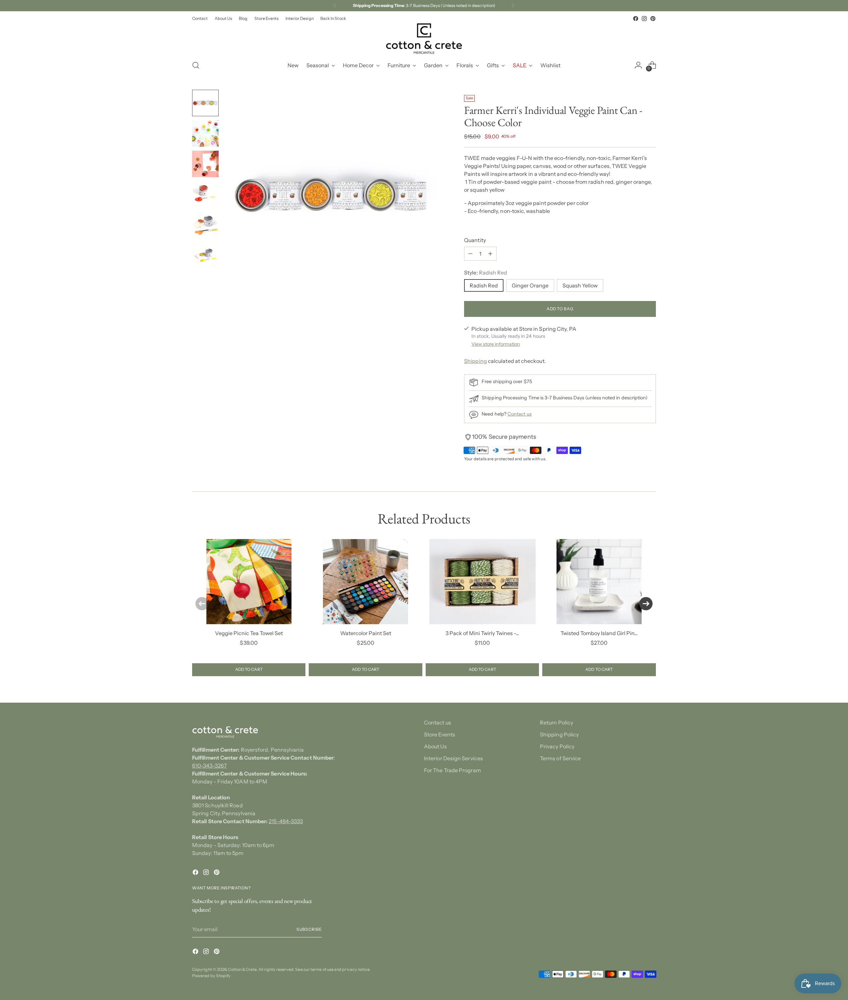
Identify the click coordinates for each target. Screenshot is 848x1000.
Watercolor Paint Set (365, 633)
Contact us (519, 414)
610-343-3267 (209, 765)
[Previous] (335, 5)
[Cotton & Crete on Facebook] (636, 19)
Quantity (475, 240)
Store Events (439, 734)
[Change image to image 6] (205, 255)
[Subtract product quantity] (470, 253)
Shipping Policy (559, 734)
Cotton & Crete (242, 969)
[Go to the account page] (638, 65)
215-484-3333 (286, 821)
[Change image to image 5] (205, 225)
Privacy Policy (557, 746)
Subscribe (309, 929)
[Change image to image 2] (205, 133)
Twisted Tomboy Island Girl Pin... (599, 633)
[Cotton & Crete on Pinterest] (653, 19)
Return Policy (556, 722)
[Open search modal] (195, 65)
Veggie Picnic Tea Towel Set (249, 633)
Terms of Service (560, 758)
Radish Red (484, 285)
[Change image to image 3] (205, 164)
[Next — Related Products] (646, 603)
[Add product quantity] (490, 253)
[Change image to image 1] (205, 103)
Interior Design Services (453, 758)
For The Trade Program (452, 770)
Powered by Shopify (211, 975)
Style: (485, 272)
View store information (495, 344)
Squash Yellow (580, 285)
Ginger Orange (530, 285)
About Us (435, 746)
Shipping (475, 361)
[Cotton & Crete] (424, 38)
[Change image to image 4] (205, 194)
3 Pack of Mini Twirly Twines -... (482, 633)
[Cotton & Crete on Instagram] (644, 19)
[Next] (513, 5)
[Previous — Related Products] (202, 603)
